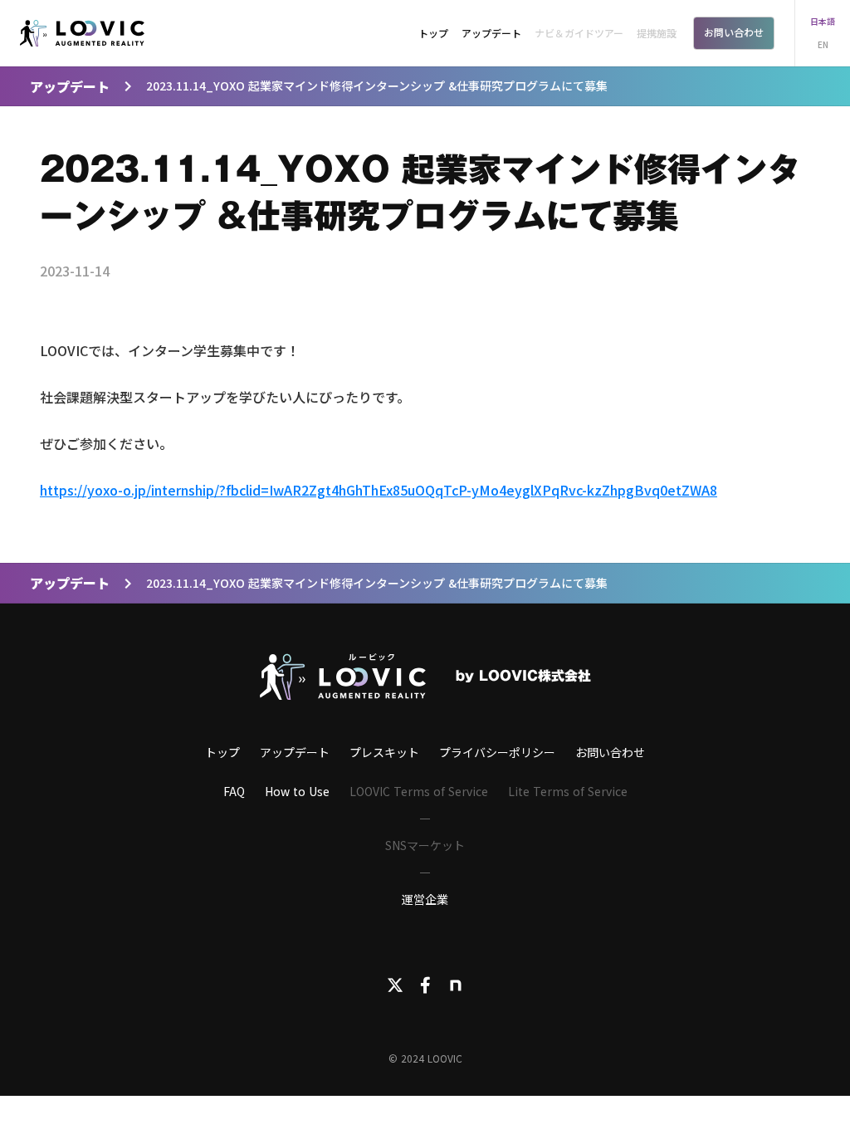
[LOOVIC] (82, 33)
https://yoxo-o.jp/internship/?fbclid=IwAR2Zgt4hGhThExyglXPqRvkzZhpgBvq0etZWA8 (378, 490)
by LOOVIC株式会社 (523, 676)
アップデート (491, 33)
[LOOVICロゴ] (343, 676)
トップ (433, 33)
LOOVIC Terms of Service (418, 791)
